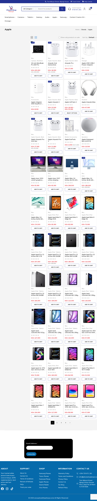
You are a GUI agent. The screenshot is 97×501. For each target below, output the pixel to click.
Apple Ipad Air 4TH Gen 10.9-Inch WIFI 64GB (38, 369)
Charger (84, 60)
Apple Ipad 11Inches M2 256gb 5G (89, 295)
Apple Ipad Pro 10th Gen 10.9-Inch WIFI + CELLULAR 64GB (72, 407)
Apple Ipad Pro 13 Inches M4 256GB (37, 294)
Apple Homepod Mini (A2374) (87, 140)
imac (32, 176)
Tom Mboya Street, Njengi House (58, 1)
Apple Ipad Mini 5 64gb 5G (71, 218)
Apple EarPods (70, 139)
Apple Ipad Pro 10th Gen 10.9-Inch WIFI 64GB (88, 407)
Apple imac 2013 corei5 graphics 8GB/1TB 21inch (37, 180)
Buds (59, 60)
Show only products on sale (70, 37)
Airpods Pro (69, 63)
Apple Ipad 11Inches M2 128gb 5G (72, 295)
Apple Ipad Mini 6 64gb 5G (88, 218)
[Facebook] (2, 488)
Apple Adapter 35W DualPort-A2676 (36, 103)
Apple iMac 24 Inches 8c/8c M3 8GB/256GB (87, 180)
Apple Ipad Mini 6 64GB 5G (71, 369)
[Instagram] (7, 488)
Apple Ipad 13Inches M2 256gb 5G (72, 332)
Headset (84, 99)
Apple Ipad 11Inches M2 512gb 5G (38, 332)
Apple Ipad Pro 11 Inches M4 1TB (37, 255)
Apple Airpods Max (88, 102)
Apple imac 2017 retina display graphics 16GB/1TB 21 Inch (55, 180)
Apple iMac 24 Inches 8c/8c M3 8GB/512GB (37, 219)
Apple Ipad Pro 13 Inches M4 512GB (54, 294)
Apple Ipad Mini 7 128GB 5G (37, 406)
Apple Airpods (52, 60)
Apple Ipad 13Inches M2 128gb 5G (55, 332)
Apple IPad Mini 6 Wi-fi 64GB (88, 369)
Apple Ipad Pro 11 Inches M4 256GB (54, 255)
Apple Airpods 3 (54, 102)
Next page (70, 423)
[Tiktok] (12, 488)
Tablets (58, 252)
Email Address (32, 443)
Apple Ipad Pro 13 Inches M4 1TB (88, 255)
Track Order (76, 1)
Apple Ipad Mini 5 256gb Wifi (54, 218)
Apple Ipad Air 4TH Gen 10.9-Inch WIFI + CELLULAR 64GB (89, 332)
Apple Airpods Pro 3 (54, 140)
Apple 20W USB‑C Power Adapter (88, 64)
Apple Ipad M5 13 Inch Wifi (54, 369)
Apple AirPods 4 (71, 102)
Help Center (88, 1)
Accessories (35, 99)
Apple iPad (51, 215)
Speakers (85, 137)
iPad (57, 215)
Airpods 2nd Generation (52, 64)
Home (77, 29)
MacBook (40, 60)
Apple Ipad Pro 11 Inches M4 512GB (71, 255)
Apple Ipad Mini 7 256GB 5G (54, 406)
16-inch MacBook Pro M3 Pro (37, 64)
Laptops (33, 60)
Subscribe (31, 454)
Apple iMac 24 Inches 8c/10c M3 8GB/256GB (71, 180)
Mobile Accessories (71, 137)
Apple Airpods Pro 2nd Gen (37, 140)
